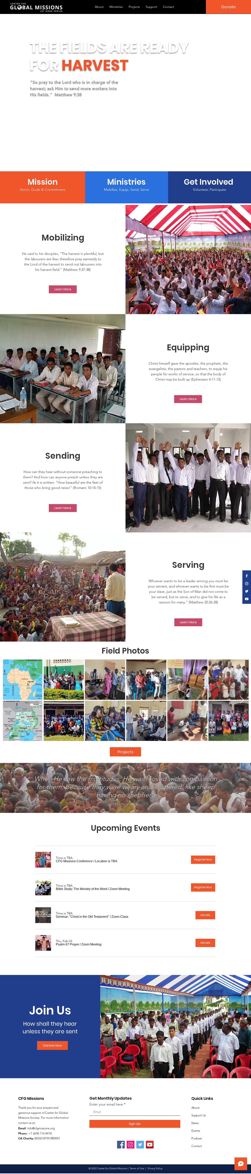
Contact (196, 1146)
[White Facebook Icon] (247, 576)
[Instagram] (130, 1144)
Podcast (196, 1138)
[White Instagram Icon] (247, 583)
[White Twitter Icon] (247, 591)
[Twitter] (140, 1144)
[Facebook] (121, 1144)
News (195, 1123)
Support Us (198, 1115)
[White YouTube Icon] (247, 599)
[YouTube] (150, 1144)
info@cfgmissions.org (41, 1128)
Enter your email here (106, 1104)
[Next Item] (242, 700)
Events (195, 1130)
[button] (74, 861)
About (195, 1107)
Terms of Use (137, 1168)
